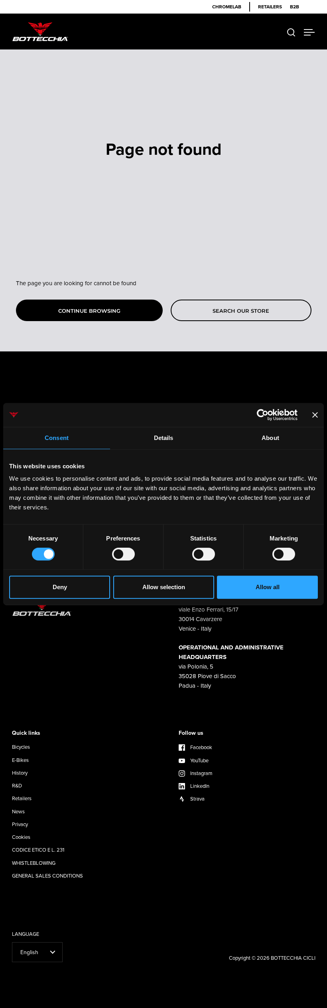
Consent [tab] (57, 437)
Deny (60, 587)
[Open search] (291, 32)
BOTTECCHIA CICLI (293, 957)
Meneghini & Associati (258, 1000)
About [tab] (270, 437)
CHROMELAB (226, 6)
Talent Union (301, 1000)
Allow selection (163, 587)
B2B (294, 6)
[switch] (123, 554)
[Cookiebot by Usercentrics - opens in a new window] (262, 415)
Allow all (268, 587)
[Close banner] (315, 415)
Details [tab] (163, 437)
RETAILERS (270, 6)
